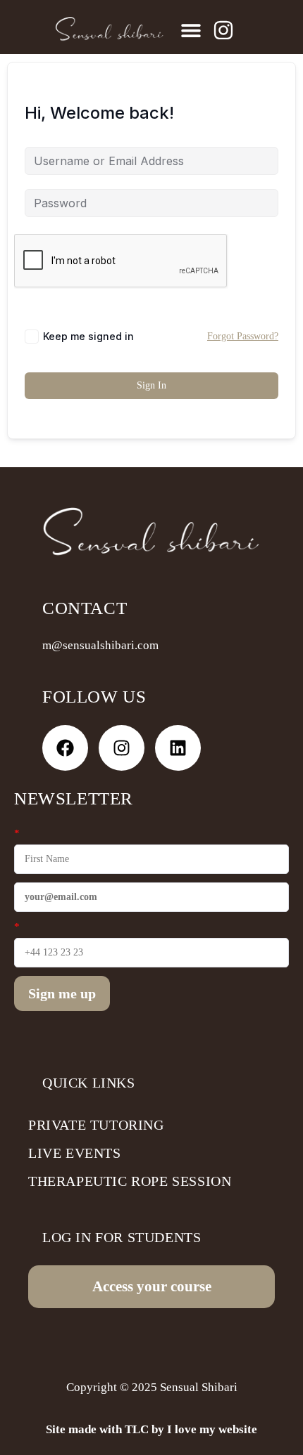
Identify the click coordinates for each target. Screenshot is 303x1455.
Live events (74, 1153)
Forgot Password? (242, 336)
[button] (190, 30)
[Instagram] (121, 748)
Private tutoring (96, 1125)
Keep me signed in (88, 336)
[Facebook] (65, 748)
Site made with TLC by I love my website (151, 1429)
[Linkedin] (178, 748)
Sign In (151, 385)
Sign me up (62, 993)
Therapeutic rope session (129, 1181)
